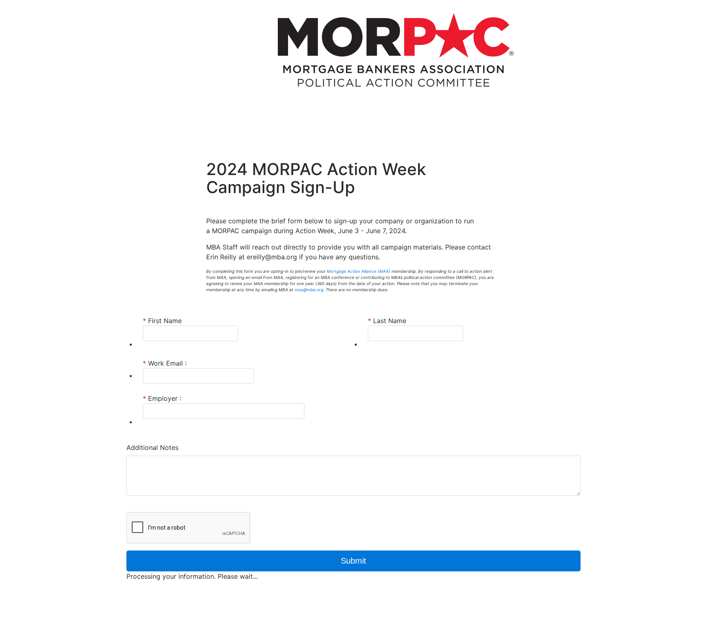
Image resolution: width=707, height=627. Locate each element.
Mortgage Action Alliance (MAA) (358, 271)
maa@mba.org (309, 289)
